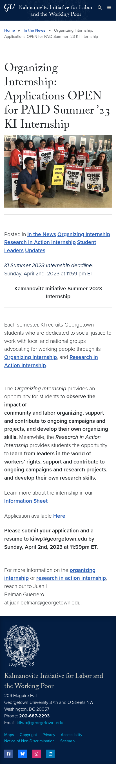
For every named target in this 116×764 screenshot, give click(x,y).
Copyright (28, 734)
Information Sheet (26, 501)
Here (59, 516)
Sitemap (67, 741)
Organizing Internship (83, 234)
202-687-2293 (34, 716)
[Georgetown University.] (9, 7)
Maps (9, 734)
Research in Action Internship (40, 242)
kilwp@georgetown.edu (40, 723)
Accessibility (71, 734)
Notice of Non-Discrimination (29, 741)
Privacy (49, 734)
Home (9, 30)
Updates (35, 250)
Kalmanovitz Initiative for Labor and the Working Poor (56, 11)
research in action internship (71, 578)
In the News (34, 30)
